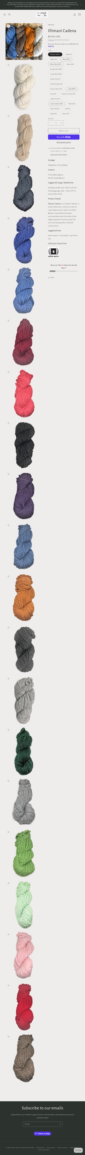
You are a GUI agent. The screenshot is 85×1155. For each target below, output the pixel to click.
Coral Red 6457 (57, 74)
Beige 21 (70, 54)
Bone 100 (71, 64)
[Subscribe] (59, 1124)
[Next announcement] (80, 4)
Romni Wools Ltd (17, 1147)
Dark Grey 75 (56, 79)
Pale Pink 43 (56, 109)
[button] (4, 14)
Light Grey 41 (56, 99)
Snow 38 (66, 114)
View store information (58, 154)
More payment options (64, 142)
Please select (55, 54)
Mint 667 (73, 104)
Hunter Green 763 (70, 94)
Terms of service (63, 1147)
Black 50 (54, 59)
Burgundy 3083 (57, 69)
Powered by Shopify (28, 1147)
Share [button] (52, 277)
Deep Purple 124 (57, 84)
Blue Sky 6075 (55, 64)
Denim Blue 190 (57, 89)
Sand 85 (54, 114)
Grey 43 (54, 94)
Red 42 (68, 109)
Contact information (43, 1149)
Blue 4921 (66, 59)
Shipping (51, 40)
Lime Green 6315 (56, 104)
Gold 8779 (71, 89)
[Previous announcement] (4, 4)
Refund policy (40, 1147)
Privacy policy (51, 1147)
